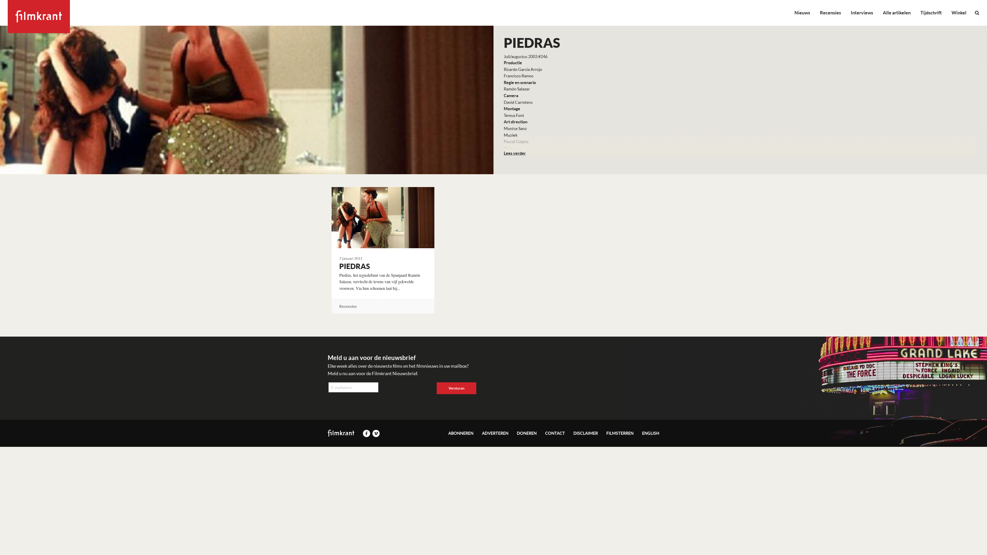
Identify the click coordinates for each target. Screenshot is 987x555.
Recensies (830, 12)
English (650, 433)
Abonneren (460, 433)
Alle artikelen (897, 12)
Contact (555, 433)
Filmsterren (620, 433)
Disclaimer (585, 433)
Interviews (862, 12)
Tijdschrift (931, 12)
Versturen (456, 388)
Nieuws (802, 12)
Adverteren (495, 433)
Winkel (959, 12)
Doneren (527, 433)
